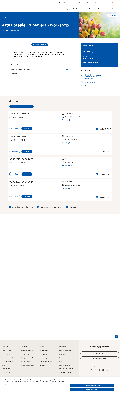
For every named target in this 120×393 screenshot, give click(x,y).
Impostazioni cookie (91, 381)
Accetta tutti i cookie (91, 389)
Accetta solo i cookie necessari (91, 385)
